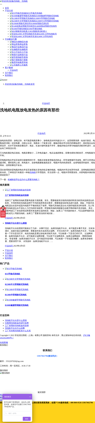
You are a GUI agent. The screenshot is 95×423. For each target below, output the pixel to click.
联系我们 (9, 75)
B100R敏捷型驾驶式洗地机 (47, 16)
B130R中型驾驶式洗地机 (44, 18)
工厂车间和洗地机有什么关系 (18, 331)
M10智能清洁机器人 (38, 31)
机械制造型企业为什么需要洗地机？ (24, 179)
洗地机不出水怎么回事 (15, 328)
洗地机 (33, 172)
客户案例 (9, 68)
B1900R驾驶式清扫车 (39, 23)
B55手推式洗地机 (34, 13)
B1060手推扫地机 (34, 29)
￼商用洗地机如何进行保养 (17, 323)
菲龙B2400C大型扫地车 (42, 36)
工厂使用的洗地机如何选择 (17, 195)
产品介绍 (9, 11)
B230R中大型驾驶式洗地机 (47, 21)
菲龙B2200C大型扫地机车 (45, 34)
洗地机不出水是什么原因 (16, 223)
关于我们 (9, 73)
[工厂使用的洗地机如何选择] (18, 190)
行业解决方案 (11, 39)
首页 (7, 8)
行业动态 (14, 70)
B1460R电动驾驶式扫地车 (45, 26)
